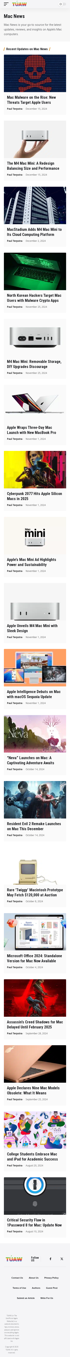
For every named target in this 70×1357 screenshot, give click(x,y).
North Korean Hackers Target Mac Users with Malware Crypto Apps (34, 298)
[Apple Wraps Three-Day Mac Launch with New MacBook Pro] (35, 403)
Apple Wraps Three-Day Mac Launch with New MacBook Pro (31, 430)
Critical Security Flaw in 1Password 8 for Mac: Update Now (34, 1222)
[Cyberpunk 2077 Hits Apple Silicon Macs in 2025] (35, 469)
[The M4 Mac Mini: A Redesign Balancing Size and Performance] (35, 139)
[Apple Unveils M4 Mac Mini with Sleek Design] (35, 601)
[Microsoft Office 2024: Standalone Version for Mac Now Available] (35, 932)
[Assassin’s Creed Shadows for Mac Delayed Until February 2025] (35, 998)
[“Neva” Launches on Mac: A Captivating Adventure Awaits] (35, 734)
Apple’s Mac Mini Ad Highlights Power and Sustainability (31, 562)
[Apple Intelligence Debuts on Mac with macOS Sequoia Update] (35, 667)
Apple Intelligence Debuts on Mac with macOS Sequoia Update (34, 694)
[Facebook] (50, 1259)
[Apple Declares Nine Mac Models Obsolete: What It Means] (35, 1064)
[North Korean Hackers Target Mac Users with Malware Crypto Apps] (35, 271)
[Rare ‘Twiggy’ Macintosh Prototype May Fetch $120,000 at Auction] (35, 866)
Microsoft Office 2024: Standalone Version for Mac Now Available (34, 958)
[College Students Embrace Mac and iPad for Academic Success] (35, 1130)
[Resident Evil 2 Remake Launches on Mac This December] (35, 799)
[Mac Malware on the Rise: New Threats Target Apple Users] (35, 73)
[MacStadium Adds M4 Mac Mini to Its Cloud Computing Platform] (35, 205)
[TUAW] (19, 4)
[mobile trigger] (7, 4)
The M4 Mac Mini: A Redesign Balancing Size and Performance (33, 166)
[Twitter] (62, 1259)
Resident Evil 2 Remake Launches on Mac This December (34, 826)
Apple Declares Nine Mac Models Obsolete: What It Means (33, 1090)
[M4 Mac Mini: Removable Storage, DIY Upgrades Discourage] (35, 337)
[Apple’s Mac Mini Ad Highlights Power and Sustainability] (35, 535)
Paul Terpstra (14, 108)
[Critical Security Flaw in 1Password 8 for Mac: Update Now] (35, 1196)
